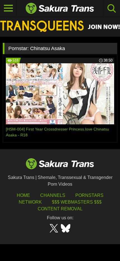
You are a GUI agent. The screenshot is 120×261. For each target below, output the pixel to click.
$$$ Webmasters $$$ (77, 202)
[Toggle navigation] (8, 8)
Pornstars (89, 195)
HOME (23, 195)
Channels (52, 195)
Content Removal (60, 208)
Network (30, 202)
